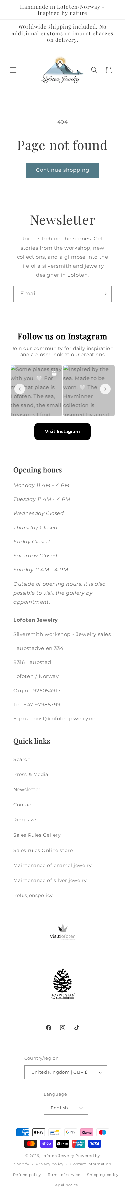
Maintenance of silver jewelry (50, 880)
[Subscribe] (104, 294)
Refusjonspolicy (33, 895)
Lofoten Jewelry (57, 1155)
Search (22, 759)
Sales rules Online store (43, 850)
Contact (23, 805)
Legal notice (65, 1185)
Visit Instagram (62, 431)
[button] (13, 70)
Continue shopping (62, 170)
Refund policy (27, 1174)
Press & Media (30, 774)
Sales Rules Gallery (37, 835)
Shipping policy (103, 1174)
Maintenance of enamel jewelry (52, 865)
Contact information (90, 1164)
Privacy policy (50, 1164)
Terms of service (64, 1174)
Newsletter (27, 789)
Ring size (24, 820)
